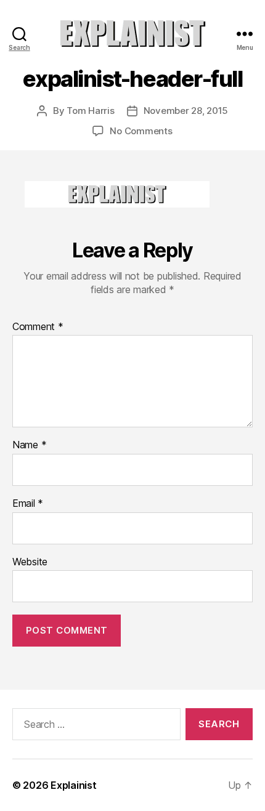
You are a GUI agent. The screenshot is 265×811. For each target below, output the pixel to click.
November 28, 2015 (186, 110)
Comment (37, 327)
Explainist (73, 785)
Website (29, 562)
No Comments (141, 131)
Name (29, 445)
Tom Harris (90, 110)
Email (27, 503)
